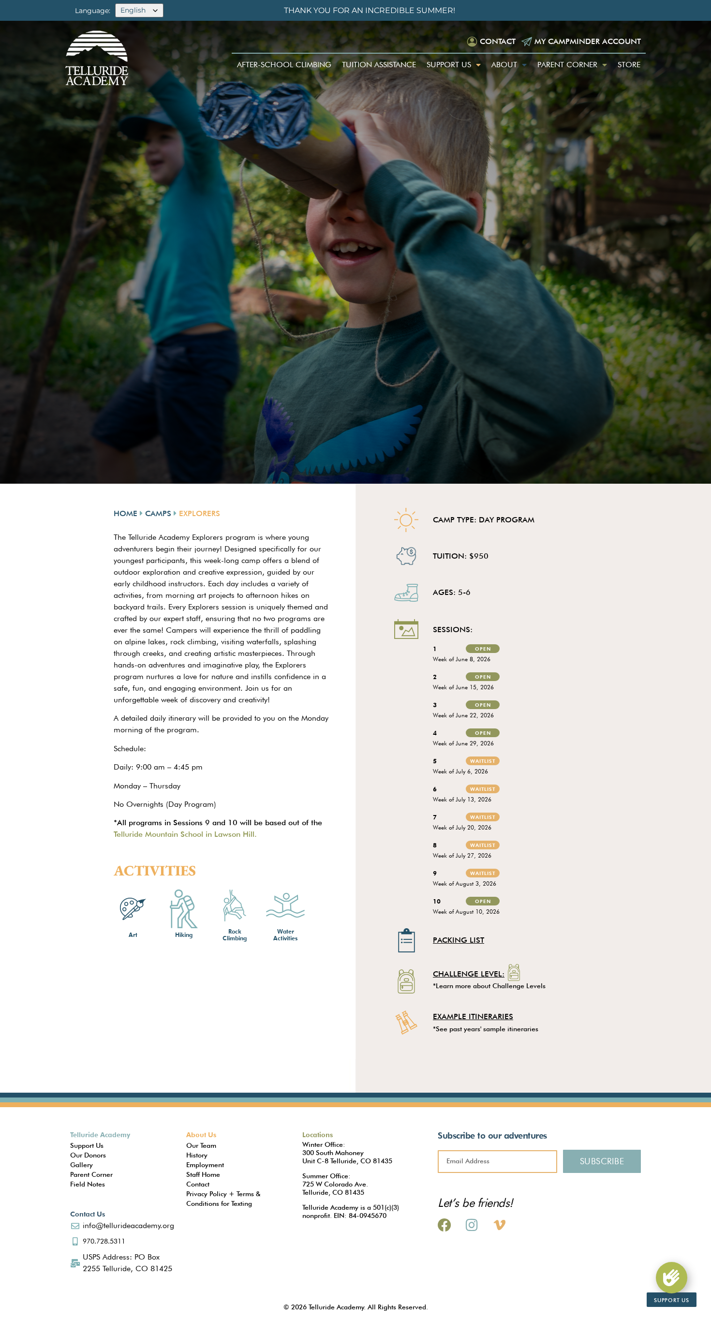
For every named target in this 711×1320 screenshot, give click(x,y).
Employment (205, 1165)
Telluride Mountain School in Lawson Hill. (185, 834)
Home (125, 513)
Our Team (201, 1145)
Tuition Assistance (379, 64)
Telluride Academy (100, 1135)
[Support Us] (671, 1277)
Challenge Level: (468, 974)
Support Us (449, 64)
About (504, 64)
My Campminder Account (587, 41)
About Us (201, 1135)
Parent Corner (567, 64)
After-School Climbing (284, 64)
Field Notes (87, 1184)
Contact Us (87, 1214)
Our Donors (88, 1155)
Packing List (458, 940)
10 (437, 901)
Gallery (81, 1165)
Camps (158, 513)
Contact (498, 41)
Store (629, 64)
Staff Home (203, 1174)
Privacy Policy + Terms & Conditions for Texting (223, 1198)
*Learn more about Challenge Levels (489, 986)
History (196, 1155)
